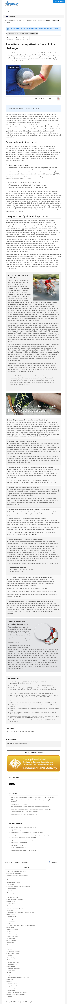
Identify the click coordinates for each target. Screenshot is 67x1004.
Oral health (10, 960)
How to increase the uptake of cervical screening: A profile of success (30, 806)
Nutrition (9, 949)
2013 (23, 20)
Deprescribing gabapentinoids (19, 842)
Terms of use (25, 862)
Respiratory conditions (13, 986)
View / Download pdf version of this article (44, 99)
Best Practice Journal (15, 20)
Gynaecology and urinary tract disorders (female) (20, 912)
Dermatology (10, 893)
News (8, 947)
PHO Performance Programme (15, 973)
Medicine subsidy (12, 932)
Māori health (10, 927)
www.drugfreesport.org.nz (15, 520)
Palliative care (11, 966)
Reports (9, 981)
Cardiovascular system (13, 882)
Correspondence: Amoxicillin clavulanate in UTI (24, 814)
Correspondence (11, 888)
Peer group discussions (13, 968)
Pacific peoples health (13, 962)
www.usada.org (52, 689)
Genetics (9, 906)
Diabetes (9, 895)
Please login (10, 743)
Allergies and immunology (14, 873)
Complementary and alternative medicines (18, 886)
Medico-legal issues (13, 33)
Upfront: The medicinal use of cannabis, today (23, 827)
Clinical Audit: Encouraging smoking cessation (23, 837)
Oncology (9, 955)
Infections (9, 923)
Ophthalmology (11, 957)
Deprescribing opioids (17, 845)
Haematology (10, 914)
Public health (10, 979)
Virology (9, 996)
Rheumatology (11, 988)
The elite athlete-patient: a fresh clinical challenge (24, 811)
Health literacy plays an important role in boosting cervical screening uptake (31, 809)
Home (6, 20)
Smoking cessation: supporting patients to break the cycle (27, 832)
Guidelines (10, 910)
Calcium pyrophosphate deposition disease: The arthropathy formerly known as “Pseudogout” (33, 800)
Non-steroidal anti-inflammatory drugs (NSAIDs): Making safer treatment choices (33, 797)
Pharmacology (11, 970)
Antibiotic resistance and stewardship (17, 875)
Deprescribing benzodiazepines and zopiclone (23, 840)
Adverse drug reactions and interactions (18, 871)
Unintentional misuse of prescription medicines (23, 850)
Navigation (12, 16)
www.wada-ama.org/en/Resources (26, 534)
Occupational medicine (13, 951)
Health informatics (12, 916)
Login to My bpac (59, 1)
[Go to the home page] (12, 4)
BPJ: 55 (29, 20)
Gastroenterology (12, 903)
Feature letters (11, 901)
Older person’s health (13, 953)
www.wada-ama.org (14, 683)
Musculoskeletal (11, 940)
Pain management (12, 964)
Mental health (11, 938)
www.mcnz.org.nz (29, 717)
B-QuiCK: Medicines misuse (18, 847)
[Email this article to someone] (7, 37)
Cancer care (10, 880)
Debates (9, 890)
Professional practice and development (18, 977)
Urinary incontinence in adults (19, 804)
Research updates (12, 983)
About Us (11, 862)
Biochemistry (10, 877)
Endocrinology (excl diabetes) (15, 899)
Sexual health (11, 990)
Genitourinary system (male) (15, 908)
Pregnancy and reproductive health (17, 975)
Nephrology (10, 942)
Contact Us (17, 862)
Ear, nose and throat (12, 897)
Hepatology (10, 919)
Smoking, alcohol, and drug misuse (29, 33)
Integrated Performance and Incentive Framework (21, 925)
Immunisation (11, 921)
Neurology (10, 944)
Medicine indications (12, 929)
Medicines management (13, 934)
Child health (10, 884)
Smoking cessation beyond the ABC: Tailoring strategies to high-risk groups (31, 835)
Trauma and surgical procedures (16, 994)
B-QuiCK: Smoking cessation (19, 830)
